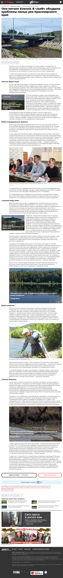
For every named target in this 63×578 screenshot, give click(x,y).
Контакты (14, 549)
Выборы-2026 (27, 549)
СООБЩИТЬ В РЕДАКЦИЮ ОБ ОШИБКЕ (40, 549)
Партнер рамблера (25, 572)
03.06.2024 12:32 (5, 6)
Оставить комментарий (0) (50, 475)
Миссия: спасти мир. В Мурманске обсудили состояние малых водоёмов (33, 294)
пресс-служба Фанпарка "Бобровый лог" (40, 359)
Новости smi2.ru (6, 544)
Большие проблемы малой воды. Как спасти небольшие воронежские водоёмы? (49, 501)
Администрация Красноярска (49, 58)
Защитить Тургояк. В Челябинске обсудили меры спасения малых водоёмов (48, 506)
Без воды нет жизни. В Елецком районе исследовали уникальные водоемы (17, 501)
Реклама (20, 549)
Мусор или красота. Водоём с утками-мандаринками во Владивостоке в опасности (33, 432)
